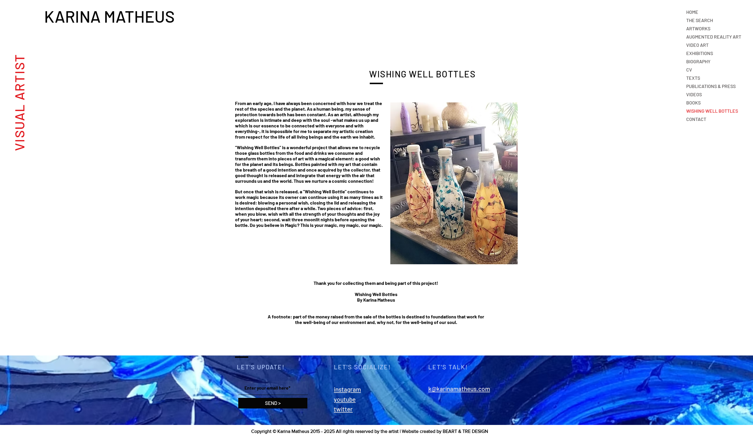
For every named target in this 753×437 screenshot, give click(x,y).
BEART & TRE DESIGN (465, 431)
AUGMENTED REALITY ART (713, 36)
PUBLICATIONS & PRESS (711, 86)
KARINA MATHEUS (111, 16)
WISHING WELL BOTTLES (712, 111)
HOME (692, 12)
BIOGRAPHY (698, 61)
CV (689, 69)
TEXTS (693, 78)
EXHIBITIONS (699, 53)
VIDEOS (694, 94)
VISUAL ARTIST (19, 102)
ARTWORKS (698, 28)
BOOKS (693, 102)
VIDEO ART (697, 45)
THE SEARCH (699, 20)
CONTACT (696, 119)
